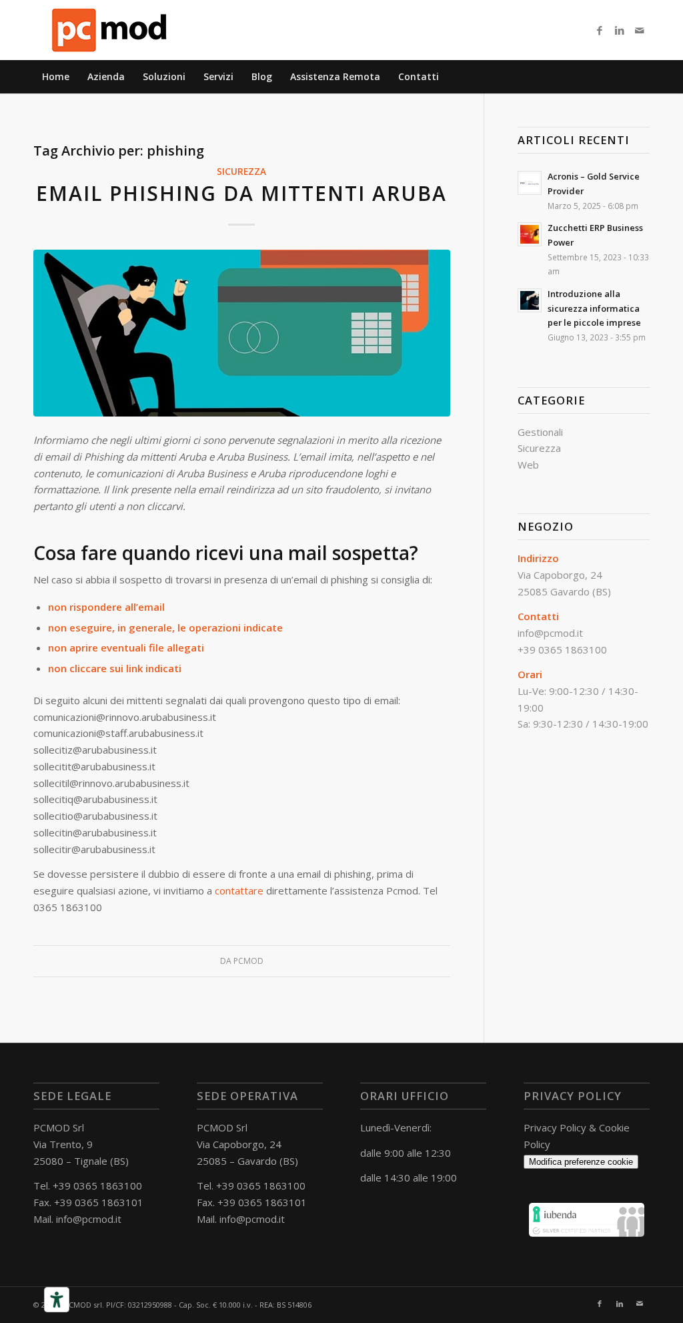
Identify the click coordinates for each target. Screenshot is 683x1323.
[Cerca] (642, 76)
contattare (239, 890)
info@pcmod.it (88, 1219)
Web (528, 464)
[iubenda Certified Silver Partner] (587, 1238)
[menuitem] (55, 76)
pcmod (248, 961)
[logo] (109, 30)
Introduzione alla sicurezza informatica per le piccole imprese (594, 308)
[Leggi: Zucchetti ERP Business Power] (530, 234)
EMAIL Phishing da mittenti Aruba (241, 193)
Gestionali (540, 432)
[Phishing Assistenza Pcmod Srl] (241, 333)
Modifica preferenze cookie (581, 1162)
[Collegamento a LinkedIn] (620, 30)
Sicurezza (241, 172)
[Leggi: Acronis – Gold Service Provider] (530, 183)
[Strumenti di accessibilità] (56, 1299)
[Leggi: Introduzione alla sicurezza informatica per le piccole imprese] (530, 300)
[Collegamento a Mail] (640, 30)
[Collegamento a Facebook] (600, 30)
